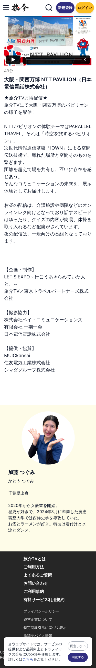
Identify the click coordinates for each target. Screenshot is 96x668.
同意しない (78, 646)
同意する (78, 657)
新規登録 (65, 7)
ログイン (85, 7)
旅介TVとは (35, 558)
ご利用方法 (34, 566)
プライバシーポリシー (41, 611)
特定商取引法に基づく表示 (45, 627)
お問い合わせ (36, 583)
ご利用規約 (34, 591)
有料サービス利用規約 (44, 599)
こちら (28, 659)
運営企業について (38, 619)
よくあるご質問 (38, 575)
